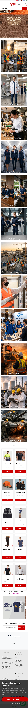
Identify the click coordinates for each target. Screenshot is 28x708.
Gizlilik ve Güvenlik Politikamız (19, 651)
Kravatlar (4, 674)
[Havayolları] (14, 157)
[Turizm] (14, 191)
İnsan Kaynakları (18, 649)
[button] (1, 22)
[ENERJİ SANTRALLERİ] (14, 392)
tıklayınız (4, 694)
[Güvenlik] (14, 224)
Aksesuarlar (17, 673)
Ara (24, 8)
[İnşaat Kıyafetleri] (14, 258)
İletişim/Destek (18, 656)
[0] (25, 3)
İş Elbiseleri (17, 665)
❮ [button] (2, 602)
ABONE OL (21, 616)
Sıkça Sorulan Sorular (19, 655)
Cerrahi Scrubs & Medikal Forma (7, 669)
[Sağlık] (14, 90)
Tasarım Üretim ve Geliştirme (6, 659)
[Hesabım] (22, 3)
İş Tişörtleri (17, 670)
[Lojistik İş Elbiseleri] (14, 291)
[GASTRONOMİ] (14, 123)
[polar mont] (14, 24)
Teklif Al (7, 471)
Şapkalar (4, 676)
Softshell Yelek (5, 671)
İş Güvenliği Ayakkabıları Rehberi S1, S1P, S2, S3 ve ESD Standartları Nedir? (7, 652)
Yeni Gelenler (14, 445)
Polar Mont (4, 667)
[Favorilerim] (19, 3)
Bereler (3, 672)
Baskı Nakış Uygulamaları (7, 657)
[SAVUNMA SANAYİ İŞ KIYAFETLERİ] (14, 426)
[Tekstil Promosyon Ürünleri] (14, 325)
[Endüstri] (14, 56)
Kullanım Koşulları (19, 654)
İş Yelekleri (17, 669)
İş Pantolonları (18, 672)
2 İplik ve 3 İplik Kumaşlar (7, 647)
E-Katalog (17, 646)
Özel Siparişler (18, 674)
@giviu (16, 593)
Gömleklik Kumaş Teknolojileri (6, 655)
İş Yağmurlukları (5, 673)
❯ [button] (25, 602)
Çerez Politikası (18, 652)
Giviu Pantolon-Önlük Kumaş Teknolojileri (7, 649)
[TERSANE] (14, 359)
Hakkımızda (17, 647)
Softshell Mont (18, 668)
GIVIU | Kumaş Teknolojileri (5, 645)
